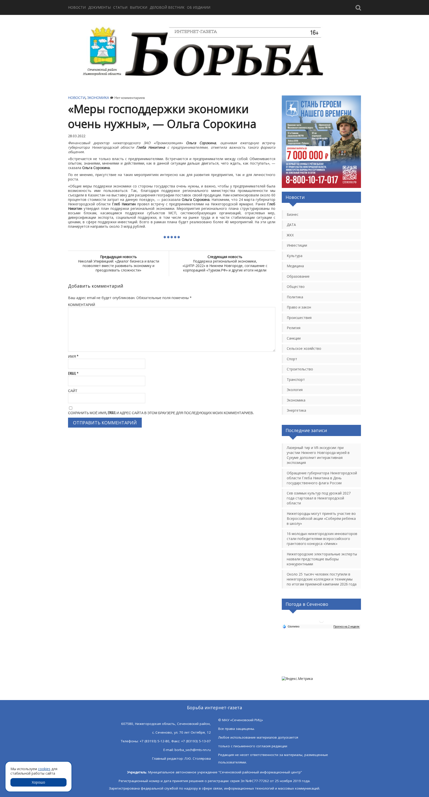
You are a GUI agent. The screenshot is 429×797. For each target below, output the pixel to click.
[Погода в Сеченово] (321, 622)
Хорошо (38, 782)
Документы (99, 7)
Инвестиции (297, 245)
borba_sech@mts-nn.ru (193, 750)
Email (73, 373)
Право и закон (299, 307)
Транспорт (296, 379)
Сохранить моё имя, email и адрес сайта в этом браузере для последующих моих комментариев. (160, 413)
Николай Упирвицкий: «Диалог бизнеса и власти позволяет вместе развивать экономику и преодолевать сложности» (118, 263)
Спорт (292, 358)
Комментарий (81, 305)
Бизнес (292, 214)
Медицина (295, 266)
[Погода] (291, 626)
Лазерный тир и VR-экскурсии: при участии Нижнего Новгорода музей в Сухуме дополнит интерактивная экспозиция (318, 455)
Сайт (72, 391)
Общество (296, 286)
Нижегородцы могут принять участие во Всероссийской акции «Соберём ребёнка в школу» (321, 518)
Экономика (98, 97)
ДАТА (291, 224)
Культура (294, 255)
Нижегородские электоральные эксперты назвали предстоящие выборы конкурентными (322, 559)
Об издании (198, 7)
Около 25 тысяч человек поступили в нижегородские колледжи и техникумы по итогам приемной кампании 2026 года (322, 579)
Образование (298, 276)
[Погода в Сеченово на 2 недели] (346, 626)
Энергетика (296, 410)
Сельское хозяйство (304, 348)
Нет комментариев (129, 97)
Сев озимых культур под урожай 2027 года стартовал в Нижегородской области (319, 498)
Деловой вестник (167, 7)
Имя (73, 356)
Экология (295, 389)
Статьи (120, 7)
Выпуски (138, 7)
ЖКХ (290, 235)
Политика (295, 297)
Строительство (300, 369)
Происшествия (299, 317)
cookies (44, 768)
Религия (293, 327)
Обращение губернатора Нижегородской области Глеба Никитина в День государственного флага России (322, 478)
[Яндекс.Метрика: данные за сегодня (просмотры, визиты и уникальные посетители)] (297, 678)
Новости (77, 7)
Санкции (294, 338)
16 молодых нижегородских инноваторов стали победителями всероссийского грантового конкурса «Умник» (322, 538)
